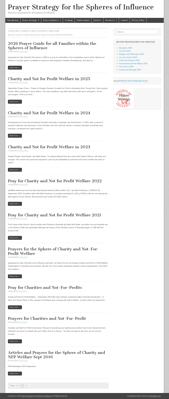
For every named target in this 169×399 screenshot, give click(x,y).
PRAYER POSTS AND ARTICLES (133, 81)
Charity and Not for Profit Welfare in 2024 (49, 113)
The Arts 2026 (125, 51)
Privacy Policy (138, 20)
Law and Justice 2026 (128, 57)
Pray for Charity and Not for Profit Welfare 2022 (55, 181)
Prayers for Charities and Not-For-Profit (47, 318)
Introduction (12, 20)
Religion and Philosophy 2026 (131, 54)
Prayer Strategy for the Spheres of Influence (81, 7)
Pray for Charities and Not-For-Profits (45, 287)
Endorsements (83, 20)
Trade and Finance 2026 (129, 60)
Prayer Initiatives (51, 20)
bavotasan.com (155, 396)
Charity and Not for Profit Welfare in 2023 (49, 147)
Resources (110, 20)
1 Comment (23, 291)
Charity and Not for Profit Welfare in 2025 (49, 78)
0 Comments (23, 52)
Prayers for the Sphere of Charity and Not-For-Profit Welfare (53, 251)
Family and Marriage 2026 (130, 70)
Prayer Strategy (29, 20)
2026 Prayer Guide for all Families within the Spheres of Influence (52, 45)
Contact (124, 20)
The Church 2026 (126, 66)
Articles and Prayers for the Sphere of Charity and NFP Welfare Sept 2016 (56, 354)
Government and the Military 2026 (133, 63)
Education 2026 (125, 48)
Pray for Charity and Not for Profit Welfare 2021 (54, 215)
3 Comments (23, 185)
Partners (97, 20)
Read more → (15, 68)
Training (69, 20)
